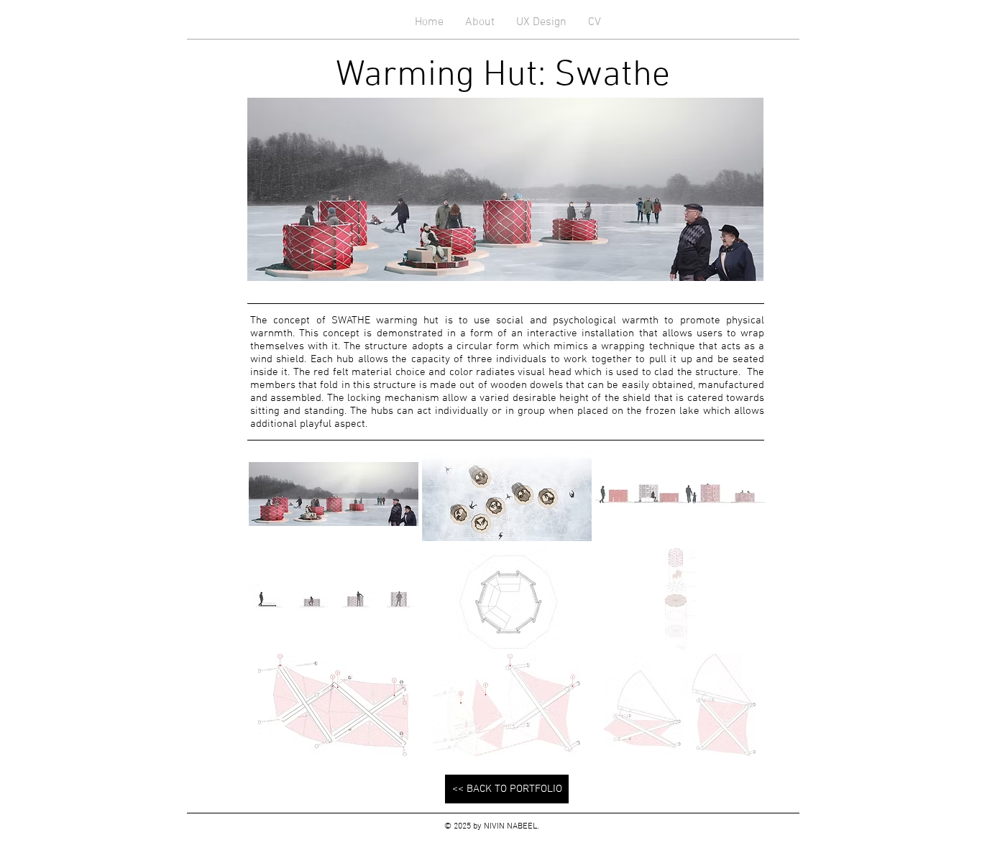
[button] (333, 494)
